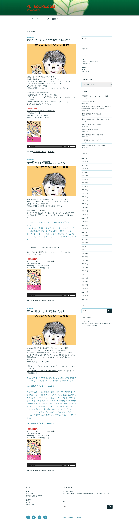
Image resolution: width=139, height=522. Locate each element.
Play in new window (39, 152)
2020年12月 (85, 232)
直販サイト (55, 19)
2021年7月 (85, 214)
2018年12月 (85, 274)
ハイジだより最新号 (36, 252)
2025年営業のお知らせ (88, 101)
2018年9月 (85, 281)
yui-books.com (41, 7)
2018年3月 (85, 299)
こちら (29, 104)
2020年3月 (85, 243)
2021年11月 (85, 200)
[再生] (29, 146)
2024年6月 (85, 165)
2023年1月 (85, 179)
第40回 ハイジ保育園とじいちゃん (46, 162)
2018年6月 (85, 288)
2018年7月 (85, 285)
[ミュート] (69, 146)
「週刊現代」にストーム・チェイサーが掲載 (95, 96)
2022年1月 (85, 193)
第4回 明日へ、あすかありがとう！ (92, 140)
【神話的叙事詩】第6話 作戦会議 (91, 114)
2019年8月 (85, 253)
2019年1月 (85, 271)
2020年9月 (85, 235)
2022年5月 (85, 190)
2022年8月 (85, 183)
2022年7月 (85, 186)
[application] (51, 146)
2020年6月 (85, 239)
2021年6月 (85, 218)
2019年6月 (85, 257)
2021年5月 (85, 221)
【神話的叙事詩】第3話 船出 (90, 129)
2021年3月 (85, 225)
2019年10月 (85, 249)
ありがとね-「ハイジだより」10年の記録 (41, 111)
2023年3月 (85, 172)
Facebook (30, 19)
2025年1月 (85, 161)
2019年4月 (85, 264)
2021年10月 (85, 204)
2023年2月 (85, 175)
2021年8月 (85, 211)
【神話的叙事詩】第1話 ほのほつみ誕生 (93, 145)
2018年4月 (85, 295)
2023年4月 (85, 168)
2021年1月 (85, 228)
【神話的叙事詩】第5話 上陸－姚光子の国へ (95, 119)
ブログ (47, 19)
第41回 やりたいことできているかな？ (48, 40)
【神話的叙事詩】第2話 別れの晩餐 (92, 135)
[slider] (72, 146)
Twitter (39, 19)
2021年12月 (85, 197)
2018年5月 (85, 292)
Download (51, 152)
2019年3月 (85, 267)
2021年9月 (85, 207)
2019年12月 (85, 246)
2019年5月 (85, 260)
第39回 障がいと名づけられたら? (45, 311)
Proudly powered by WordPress (72, 517)
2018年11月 (85, 278)
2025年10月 (85, 158)
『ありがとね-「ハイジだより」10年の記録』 (42, 371)
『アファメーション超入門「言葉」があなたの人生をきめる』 (49, 97)
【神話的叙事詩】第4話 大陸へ (92, 124)
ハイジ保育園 (40, 210)
